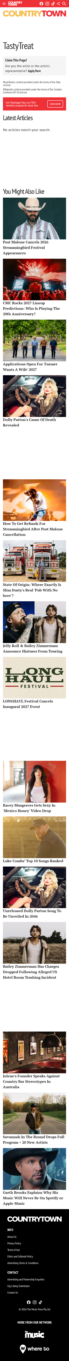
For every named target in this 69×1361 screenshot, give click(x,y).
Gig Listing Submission (18, 1285)
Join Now (55, 104)
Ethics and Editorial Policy (20, 1256)
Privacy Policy (14, 1243)
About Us (11, 1236)
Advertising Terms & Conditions (22, 1262)
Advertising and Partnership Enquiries (25, 1279)
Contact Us (12, 1292)
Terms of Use (13, 1249)
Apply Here (34, 71)
